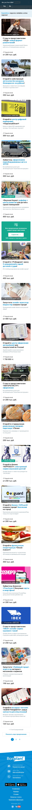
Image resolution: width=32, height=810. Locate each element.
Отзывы (16, 794)
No (10, 6)
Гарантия (15, 234)
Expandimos (5, 13)
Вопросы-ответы (16, 797)
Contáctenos (17, 777)
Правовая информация (16, 800)
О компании (16, 789)
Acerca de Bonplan (18, 772)
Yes (4, 6)
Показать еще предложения (16, 734)
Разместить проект (19, 767)
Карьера (16, 791)
